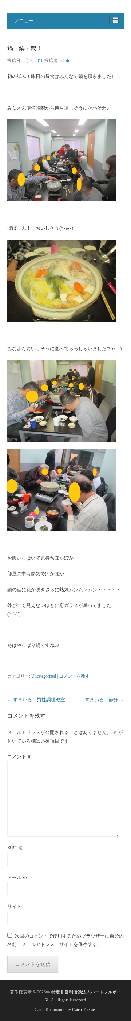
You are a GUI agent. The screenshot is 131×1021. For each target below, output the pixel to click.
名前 (15, 848)
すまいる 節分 (104, 699)
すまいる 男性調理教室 (36, 699)
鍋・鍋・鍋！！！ (30, 48)
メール (17, 877)
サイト (14, 906)
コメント (19, 756)
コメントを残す (74, 676)
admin (65, 60)
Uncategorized (43, 676)
